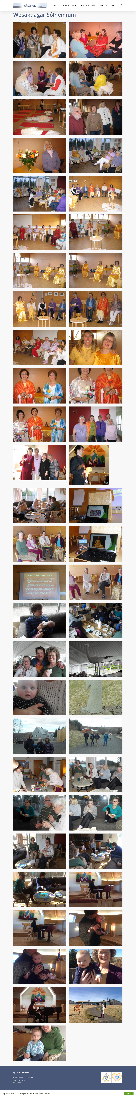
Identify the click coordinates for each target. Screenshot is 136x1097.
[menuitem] (114, 5)
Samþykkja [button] (129, 1093)
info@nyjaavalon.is (19, 1080)
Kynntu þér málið (44, 1094)
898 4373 (19, 1083)
